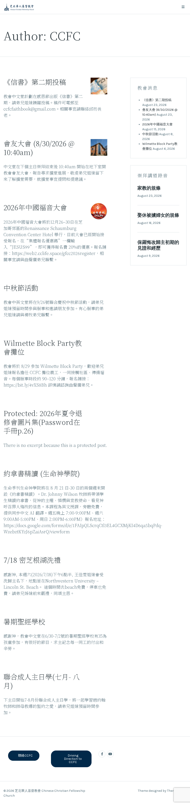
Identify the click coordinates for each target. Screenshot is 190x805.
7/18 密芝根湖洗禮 (32, 560)
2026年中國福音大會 (35, 207)
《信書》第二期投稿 (34, 82)
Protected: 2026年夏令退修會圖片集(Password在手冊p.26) (42, 422)
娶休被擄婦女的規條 (158, 215)
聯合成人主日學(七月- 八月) (41, 680)
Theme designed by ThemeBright (162, 791)
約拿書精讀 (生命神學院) (41, 473)
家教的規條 (149, 188)
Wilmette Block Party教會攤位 (42, 347)
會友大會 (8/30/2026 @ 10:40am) (38, 147)
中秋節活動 (20, 288)
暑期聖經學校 (24, 621)
